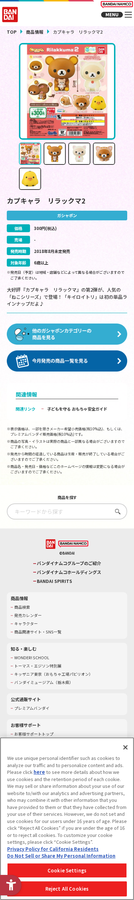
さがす (116, 511)
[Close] (125, 747)
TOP (11, 32)
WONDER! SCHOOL (31, 657)
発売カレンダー (28, 615)
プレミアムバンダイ (32, 708)
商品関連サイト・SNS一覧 (37, 632)
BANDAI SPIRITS (54, 581)
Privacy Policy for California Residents (53, 849)
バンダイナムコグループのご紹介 (69, 563)
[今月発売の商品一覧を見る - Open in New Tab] (67, 361)
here (39, 772)
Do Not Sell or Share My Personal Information (61, 855)
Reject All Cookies (67, 888)
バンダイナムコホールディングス (69, 572)
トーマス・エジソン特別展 (37, 666)
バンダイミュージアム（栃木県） (43, 682)
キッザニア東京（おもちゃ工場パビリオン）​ (53, 674)
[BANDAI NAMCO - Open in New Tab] (73, 544)
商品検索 (22, 607)
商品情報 (34, 32)
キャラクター (26, 623)
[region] (67, 818)
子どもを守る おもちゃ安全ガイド (77, 409)
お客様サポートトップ (34, 734)
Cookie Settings (67, 870)
